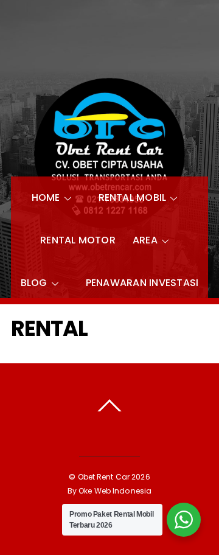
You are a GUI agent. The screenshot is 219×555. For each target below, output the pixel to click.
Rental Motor (78, 240)
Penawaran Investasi (142, 283)
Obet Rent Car (104, 477)
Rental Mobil (133, 197)
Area (145, 240)
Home (46, 197)
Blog (34, 283)
